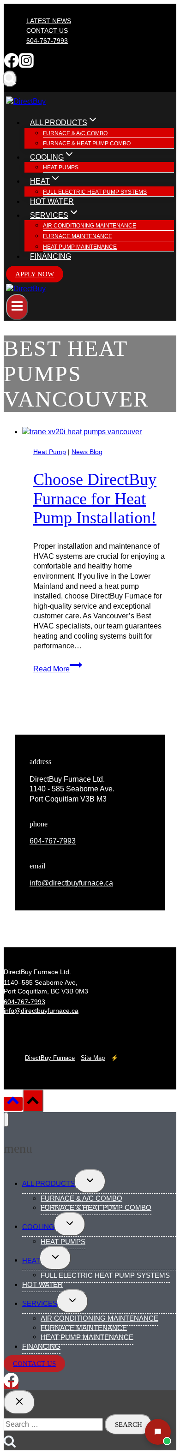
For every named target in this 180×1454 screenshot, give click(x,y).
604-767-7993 (47, 40)
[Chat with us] (158, 1432)
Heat (31, 1260)
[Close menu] (6, 1119)
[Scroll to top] (13, 1104)
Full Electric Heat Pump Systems (95, 192)
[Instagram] (26, 65)
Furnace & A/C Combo (75, 133)
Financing (50, 256)
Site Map (93, 1057)
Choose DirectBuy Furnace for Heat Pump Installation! (94, 498)
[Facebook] (11, 65)
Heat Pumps (60, 167)
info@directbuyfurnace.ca (71, 883)
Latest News (48, 20)
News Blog (87, 451)
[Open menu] (17, 307)
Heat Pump (49, 451)
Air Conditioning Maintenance (89, 225)
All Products (48, 1183)
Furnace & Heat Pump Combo (87, 143)
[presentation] (99, 432)
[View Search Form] (10, 79)
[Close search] (19, 1402)
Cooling (38, 1226)
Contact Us (47, 31)
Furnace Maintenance (77, 236)
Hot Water (52, 201)
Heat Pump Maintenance (80, 247)
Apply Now (34, 274)
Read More (57, 669)
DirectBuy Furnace (50, 1057)
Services (39, 1303)
